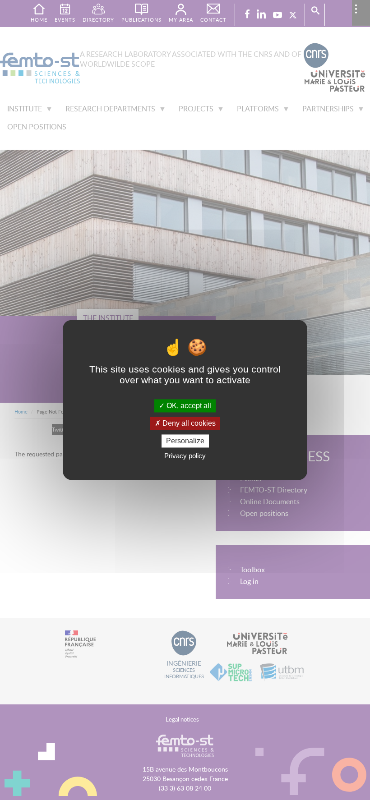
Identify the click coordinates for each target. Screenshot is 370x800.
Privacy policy (185, 456)
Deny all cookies (188, 423)
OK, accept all (188, 405)
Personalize (185, 441)
